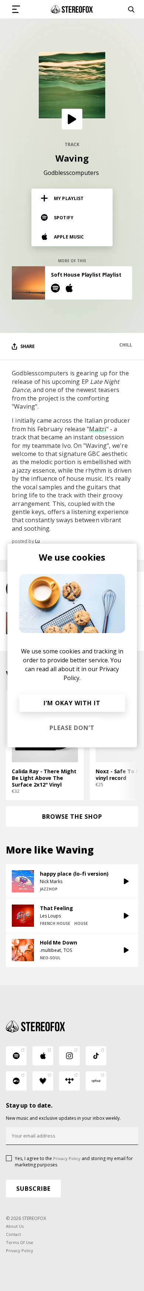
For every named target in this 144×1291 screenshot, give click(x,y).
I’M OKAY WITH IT (72, 703)
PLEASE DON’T (72, 728)
